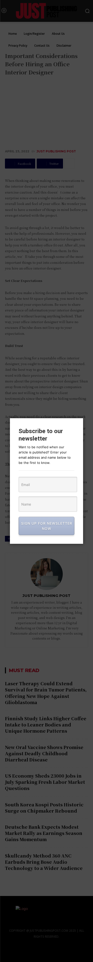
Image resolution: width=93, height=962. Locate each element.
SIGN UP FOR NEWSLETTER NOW (46, 526)
